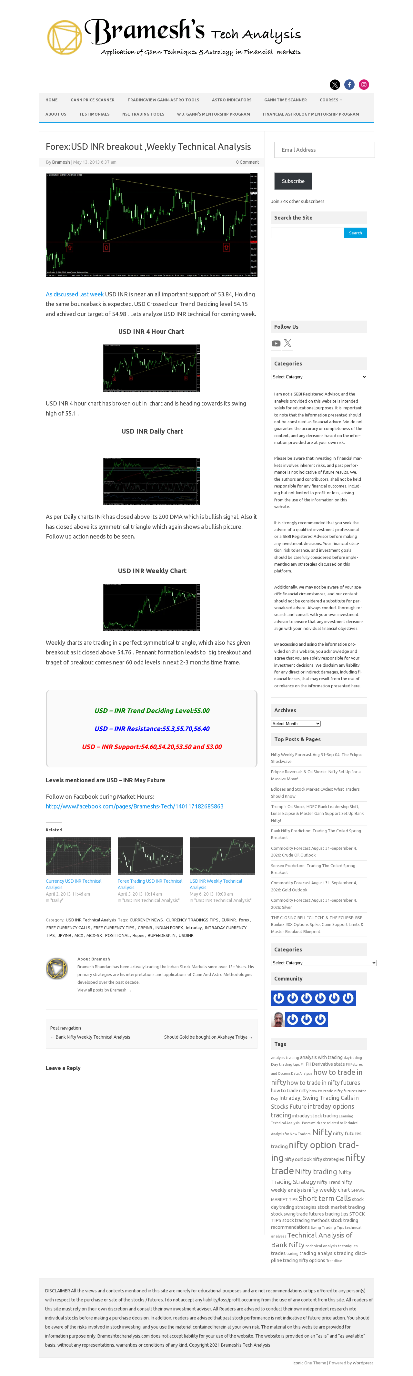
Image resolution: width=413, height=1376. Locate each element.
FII (303, 1064)
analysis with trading (321, 1057)
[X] (287, 343)
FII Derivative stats (325, 1064)
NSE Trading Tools (143, 114)
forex (244, 920)
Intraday (194, 927)
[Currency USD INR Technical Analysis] (78, 856)
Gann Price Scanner (93, 100)
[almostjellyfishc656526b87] (292, 1020)
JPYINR (64, 935)
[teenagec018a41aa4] (334, 999)
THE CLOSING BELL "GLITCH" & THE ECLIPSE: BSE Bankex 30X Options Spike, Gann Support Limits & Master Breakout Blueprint (317, 924)
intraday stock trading (315, 1115)
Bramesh (61, 162)
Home (51, 100)
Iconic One (302, 1363)
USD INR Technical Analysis (91, 920)
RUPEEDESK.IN (162, 935)
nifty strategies (328, 1159)
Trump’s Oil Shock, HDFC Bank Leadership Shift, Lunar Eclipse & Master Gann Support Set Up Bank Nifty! (317, 813)
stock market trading (341, 1207)
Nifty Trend (328, 1182)
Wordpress (363, 1363)
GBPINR (145, 927)
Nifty (322, 1132)
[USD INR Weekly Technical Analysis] (222, 856)
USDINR (186, 935)
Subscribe (293, 181)
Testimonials (94, 114)
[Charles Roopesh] (320, 999)
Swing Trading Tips (327, 1227)
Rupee (139, 935)
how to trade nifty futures (333, 1091)
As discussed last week (75, 294)
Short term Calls (325, 1198)
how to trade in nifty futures (323, 1082)
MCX (79, 935)
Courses (329, 100)
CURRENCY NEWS (146, 920)
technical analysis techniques (332, 1246)
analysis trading (285, 1057)
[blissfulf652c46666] (306, 999)
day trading (353, 1058)
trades (278, 1253)
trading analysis (317, 1253)
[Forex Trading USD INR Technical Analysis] (150, 856)
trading (292, 1254)
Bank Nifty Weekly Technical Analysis (90, 1037)
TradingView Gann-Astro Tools (163, 100)
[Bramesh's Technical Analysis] (174, 56)
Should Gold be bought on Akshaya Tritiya (208, 1037)
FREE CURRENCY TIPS (114, 927)
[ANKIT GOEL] (306, 1020)
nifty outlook (298, 1159)
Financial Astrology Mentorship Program (311, 114)
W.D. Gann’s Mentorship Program (213, 114)
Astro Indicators (231, 100)
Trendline (334, 1261)
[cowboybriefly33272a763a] (292, 999)
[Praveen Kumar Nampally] (348, 999)
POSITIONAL (117, 935)
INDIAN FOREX (169, 927)
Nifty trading (316, 1171)
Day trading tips (285, 1064)
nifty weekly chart (328, 1189)
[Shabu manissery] (279, 1020)
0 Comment (247, 162)
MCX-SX (94, 935)
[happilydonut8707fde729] (320, 1020)
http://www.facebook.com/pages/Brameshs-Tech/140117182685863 (135, 806)
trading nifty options (304, 1260)
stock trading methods (306, 1220)
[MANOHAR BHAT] (279, 999)
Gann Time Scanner (285, 100)
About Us (55, 114)
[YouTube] (276, 343)
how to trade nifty (289, 1090)
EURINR (229, 920)
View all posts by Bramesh (104, 990)
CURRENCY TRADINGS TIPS (192, 920)
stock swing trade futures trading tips (309, 1214)
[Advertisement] (319, 279)
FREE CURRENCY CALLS (68, 927)
